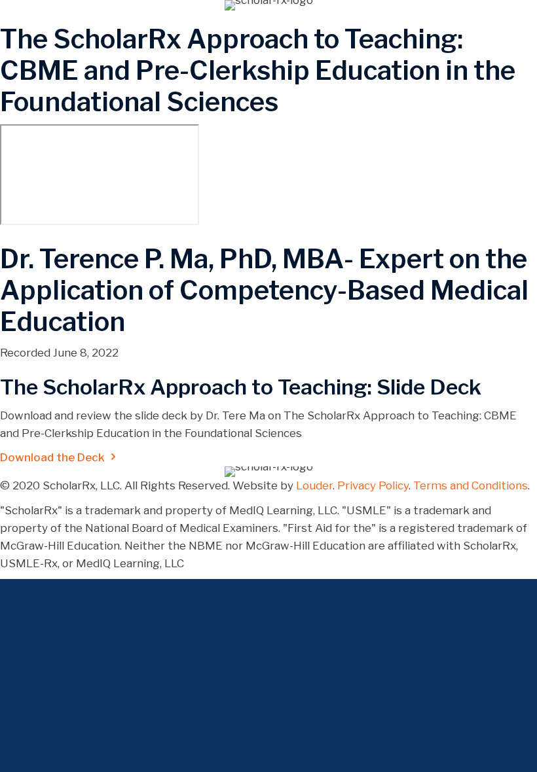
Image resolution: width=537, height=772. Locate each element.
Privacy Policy (373, 485)
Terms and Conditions (470, 485)
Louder (314, 485)
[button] (59, 457)
